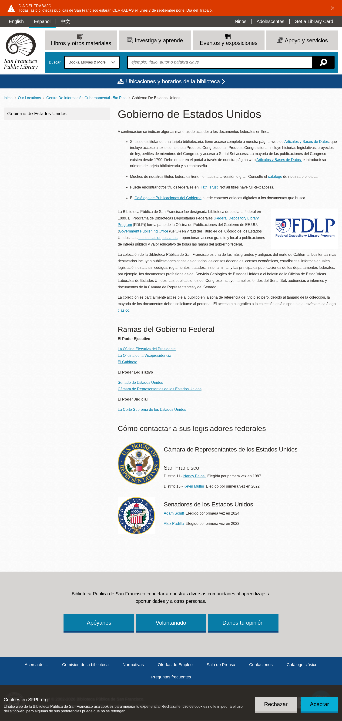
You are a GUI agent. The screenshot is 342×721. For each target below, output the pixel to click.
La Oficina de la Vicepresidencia (144, 355)
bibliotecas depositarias (158, 238)
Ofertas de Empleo (175, 664)
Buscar (54, 62)
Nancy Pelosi (194, 476)
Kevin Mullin (194, 486)
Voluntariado (171, 623)
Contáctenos (261, 664)
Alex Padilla (174, 524)
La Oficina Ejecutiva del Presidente (147, 349)
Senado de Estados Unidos (140, 382)
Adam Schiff (174, 513)
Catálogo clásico (302, 664)
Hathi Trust (209, 187)
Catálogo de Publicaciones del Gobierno (167, 198)
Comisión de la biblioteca (85, 664)
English (16, 21)
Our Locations (29, 98)
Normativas (133, 664)
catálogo (275, 177)
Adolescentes (270, 21)
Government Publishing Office (144, 231)
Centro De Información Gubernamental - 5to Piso (86, 98)
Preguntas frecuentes (171, 677)
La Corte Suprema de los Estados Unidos (152, 409)
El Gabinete (127, 362)
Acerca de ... (36, 664)
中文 (65, 21)
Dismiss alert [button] (333, 8)
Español (42, 21)
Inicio (8, 98)
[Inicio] (21, 52)
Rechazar (276, 704)
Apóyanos (99, 623)
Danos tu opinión (243, 623)
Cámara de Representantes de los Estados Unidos (159, 389)
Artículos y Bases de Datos (306, 142)
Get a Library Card (314, 21)
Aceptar (319, 704)
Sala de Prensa (221, 664)
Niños (240, 21)
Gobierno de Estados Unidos (37, 113)
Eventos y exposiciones (229, 43)
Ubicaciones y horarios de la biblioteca (173, 81)
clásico (123, 310)
